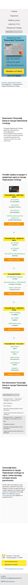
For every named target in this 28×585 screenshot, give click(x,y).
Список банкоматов (11, 561)
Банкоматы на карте (11, 564)
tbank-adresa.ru (10, 581)
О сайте (3, 576)
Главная (14, 11)
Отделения (14, 16)
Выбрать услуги (14, 20)
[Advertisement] (14, 102)
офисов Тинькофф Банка (11, 494)
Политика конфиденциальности (11, 578)
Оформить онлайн (14, 224)
